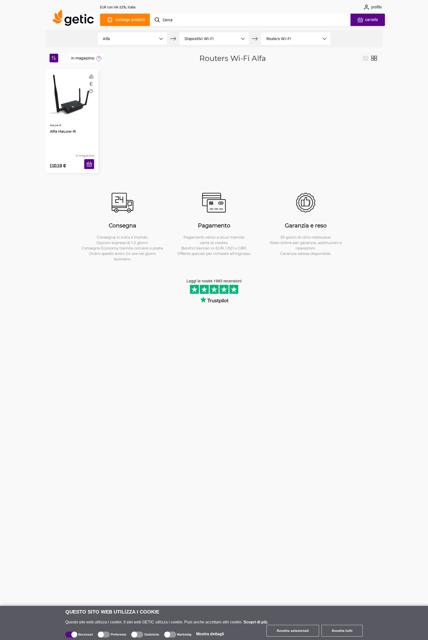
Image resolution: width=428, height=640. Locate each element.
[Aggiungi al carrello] (91, 158)
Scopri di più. (255, 622)
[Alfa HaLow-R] (72, 90)
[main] (75, 18)
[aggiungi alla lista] (91, 91)
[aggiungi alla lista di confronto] (91, 76)
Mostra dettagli (210, 634)
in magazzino (82, 58)
